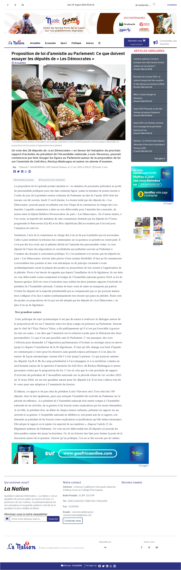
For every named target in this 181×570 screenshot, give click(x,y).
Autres (90, 43)
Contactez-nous (73, 520)
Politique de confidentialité (72, 548)
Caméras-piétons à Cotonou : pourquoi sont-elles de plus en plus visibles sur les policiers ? (148, 63)
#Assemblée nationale (24, 180)
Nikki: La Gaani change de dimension (144, 96)
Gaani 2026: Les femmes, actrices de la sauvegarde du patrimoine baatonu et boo (148, 126)
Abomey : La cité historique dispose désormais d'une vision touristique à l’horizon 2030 (149, 144)
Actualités (20, 62)
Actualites (35, 43)
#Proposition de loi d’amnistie (52, 180)
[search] (154, 4)
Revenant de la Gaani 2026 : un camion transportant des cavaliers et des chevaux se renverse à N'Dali (149, 80)
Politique (76, 43)
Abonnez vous (135, 42)
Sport (64, 43)
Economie (50, 43)
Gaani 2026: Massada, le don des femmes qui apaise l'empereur (147, 110)
